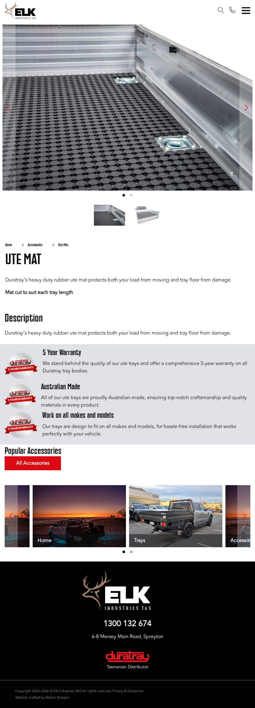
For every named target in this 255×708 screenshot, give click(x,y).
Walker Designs (57, 697)
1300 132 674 (127, 624)
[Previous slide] (9, 108)
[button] (221, 11)
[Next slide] (246, 108)
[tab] (124, 195)
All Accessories (32, 463)
